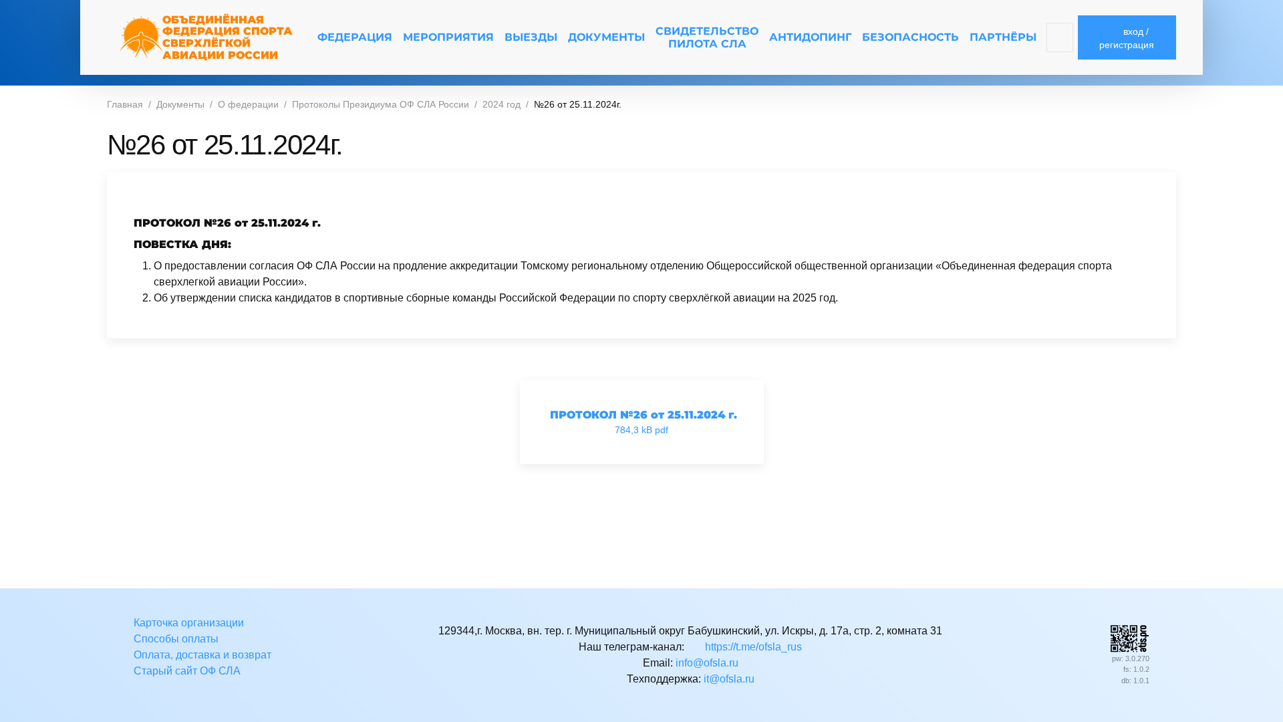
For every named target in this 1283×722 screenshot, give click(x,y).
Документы (180, 104)
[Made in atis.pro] (1129, 637)
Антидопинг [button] (810, 37)
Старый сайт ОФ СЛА (187, 671)
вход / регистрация (1126, 38)
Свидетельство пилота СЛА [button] (707, 37)
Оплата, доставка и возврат (202, 654)
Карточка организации (189, 622)
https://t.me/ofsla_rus (751, 646)
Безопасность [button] (910, 37)
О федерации (248, 104)
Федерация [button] (354, 37)
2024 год (501, 104)
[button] (1060, 37)
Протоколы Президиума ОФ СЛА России (380, 104)
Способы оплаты (176, 638)
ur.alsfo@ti (729, 679)
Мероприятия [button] (448, 37)
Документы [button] (606, 37)
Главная (125, 104)
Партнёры (1003, 37)
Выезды (531, 37)
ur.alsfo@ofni (707, 663)
